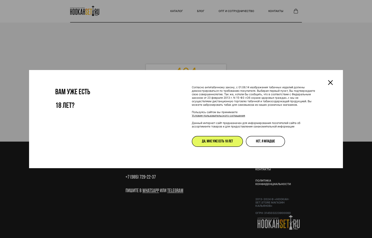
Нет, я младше (265, 141)
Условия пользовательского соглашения (218, 115)
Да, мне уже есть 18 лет (217, 141)
